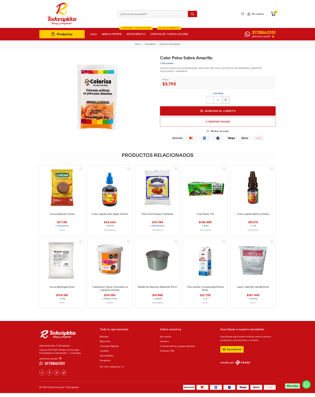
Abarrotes (105, 341)
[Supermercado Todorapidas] (62, 13)
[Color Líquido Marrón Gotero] (253, 187)
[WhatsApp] (42, 372)
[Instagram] (56, 372)
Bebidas (104, 336)
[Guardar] (80, 168)
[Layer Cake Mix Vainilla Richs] (253, 260)
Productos (65, 34)
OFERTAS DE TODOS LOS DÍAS (169, 32)
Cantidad (218, 93)
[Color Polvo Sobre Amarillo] (97, 97)
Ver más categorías (110, 366)
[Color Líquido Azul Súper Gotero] (109, 187)
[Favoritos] (242, 13)
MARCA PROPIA (112, 34)
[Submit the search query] (192, 14)
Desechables (107, 355)
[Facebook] (49, 372)
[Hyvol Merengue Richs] (62, 260)
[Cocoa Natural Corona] (62, 187)
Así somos (165, 336)
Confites (104, 351)
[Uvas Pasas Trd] (205, 187)
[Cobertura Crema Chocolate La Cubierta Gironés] (109, 260)
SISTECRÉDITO (136, 32)
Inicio (93, 34)
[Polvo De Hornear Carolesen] (157, 187)
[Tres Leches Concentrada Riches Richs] (205, 260)
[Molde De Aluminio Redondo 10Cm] (157, 260)
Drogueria (105, 360)
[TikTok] (64, 372)
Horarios (164, 341)
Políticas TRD (167, 351)
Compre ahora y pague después (177, 346)
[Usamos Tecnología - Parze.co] (235, 363)
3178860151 (264, 32)
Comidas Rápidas (109, 346)
